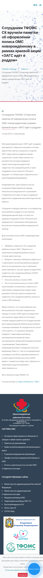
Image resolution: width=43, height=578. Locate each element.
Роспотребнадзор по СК (14, 504)
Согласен (23, 575)
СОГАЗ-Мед (9, 511)
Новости (24, 69)
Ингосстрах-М (10, 508)
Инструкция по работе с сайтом (21, 425)
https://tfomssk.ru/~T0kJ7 (28, 382)
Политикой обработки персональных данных (22, 570)
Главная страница (9, 69)
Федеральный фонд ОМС (14, 497)
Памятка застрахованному (15, 443)
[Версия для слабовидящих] (33, 5)
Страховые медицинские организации (19, 454)
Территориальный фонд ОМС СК (17, 501)
